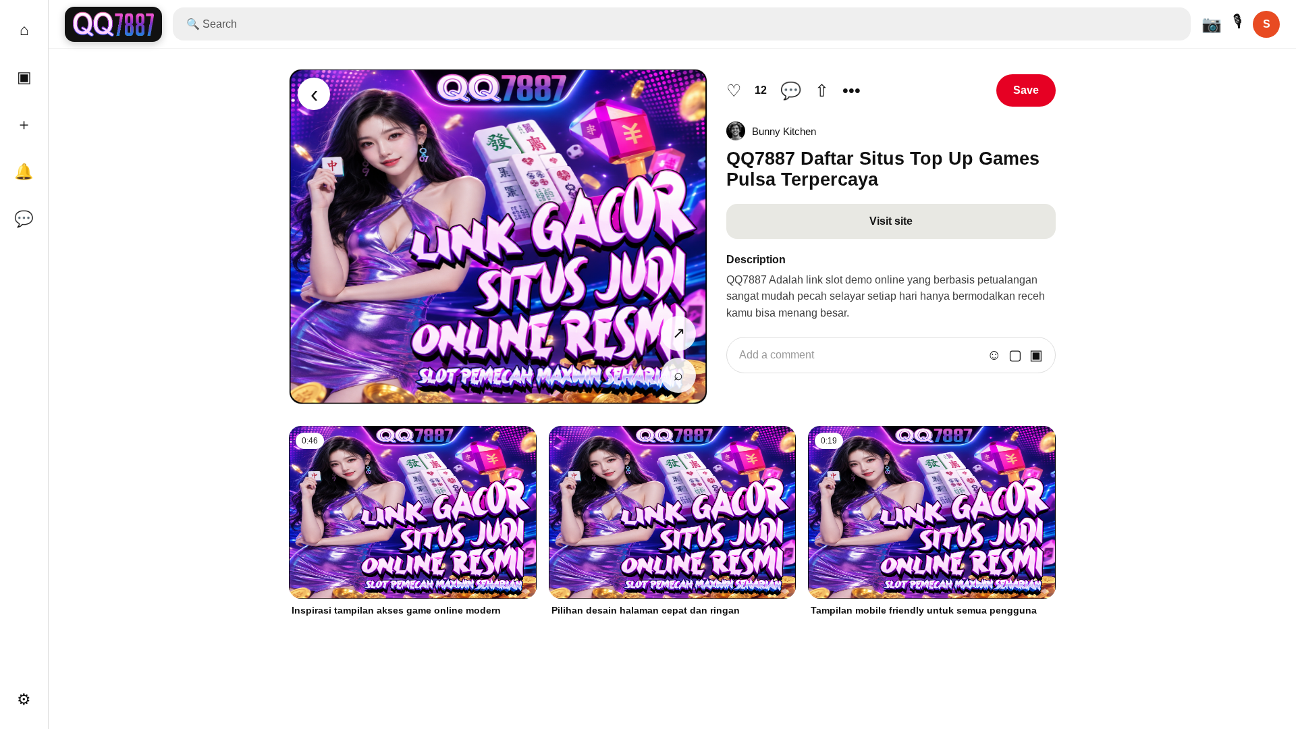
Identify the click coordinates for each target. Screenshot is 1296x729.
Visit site (891, 221)
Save (1026, 90)
